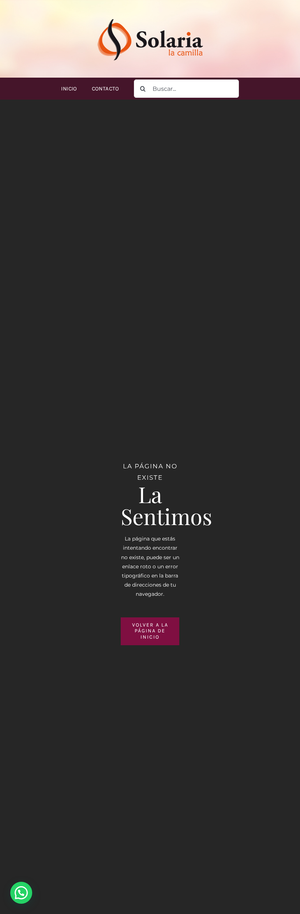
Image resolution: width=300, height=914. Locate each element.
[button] (21, 893)
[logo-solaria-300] (150, 17)
